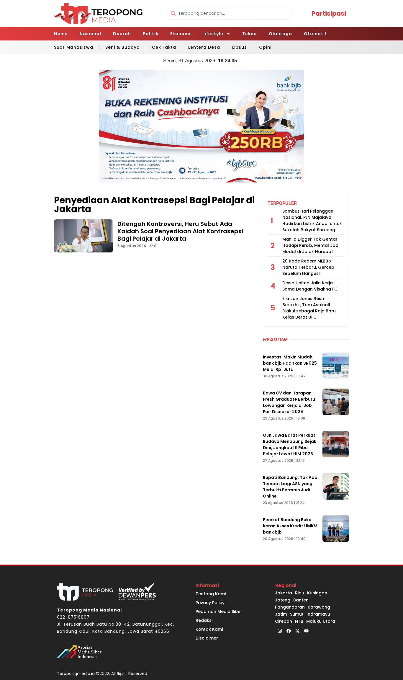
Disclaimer (207, 638)
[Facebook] (288, 630)
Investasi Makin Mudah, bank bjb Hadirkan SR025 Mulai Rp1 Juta (290, 363)
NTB (299, 621)
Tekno (249, 34)
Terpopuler (282, 203)
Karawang (319, 607)
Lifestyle (212, 34)
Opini (265, 47)
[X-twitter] (297, 630)
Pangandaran (290, 607)
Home (61, 34)
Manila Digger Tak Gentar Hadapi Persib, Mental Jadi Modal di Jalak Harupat (310, 245)
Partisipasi (329, 13)
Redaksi (204, 620)
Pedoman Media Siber (219, 611)
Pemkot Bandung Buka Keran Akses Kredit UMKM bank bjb (290, 526)
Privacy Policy (210, 603)
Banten (301, 600)
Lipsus (239, 47)
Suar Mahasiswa (73, 47)
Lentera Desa (204, 47)
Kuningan (317, 593)
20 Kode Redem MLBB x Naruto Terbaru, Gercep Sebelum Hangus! (308, 267)
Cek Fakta (164, 47)
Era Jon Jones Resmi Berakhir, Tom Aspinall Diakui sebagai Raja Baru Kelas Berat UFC (309, 308)
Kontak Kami (209, 629)
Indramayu (318, 614)
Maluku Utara (320, 621)
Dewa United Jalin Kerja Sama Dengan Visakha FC (310, 286)
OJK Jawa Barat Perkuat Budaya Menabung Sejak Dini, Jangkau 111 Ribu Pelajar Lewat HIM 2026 (289, 444)
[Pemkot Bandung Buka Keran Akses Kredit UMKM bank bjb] (335, 528)
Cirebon (283, 621)
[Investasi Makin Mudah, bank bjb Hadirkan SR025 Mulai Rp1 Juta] (335, 366)
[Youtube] (306, 630)
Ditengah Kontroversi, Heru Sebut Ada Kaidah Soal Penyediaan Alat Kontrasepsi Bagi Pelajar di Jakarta (180, 231)
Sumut (297, 614)
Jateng (282, 600)
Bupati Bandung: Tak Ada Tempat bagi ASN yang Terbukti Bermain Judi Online (290, 486)
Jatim (281, 614)
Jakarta (283, 593)
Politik (150, 34)
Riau (299, 593)
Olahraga (280, 34)
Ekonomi (180, 34)
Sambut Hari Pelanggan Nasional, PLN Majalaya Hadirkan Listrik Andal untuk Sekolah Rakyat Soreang (312, 220)
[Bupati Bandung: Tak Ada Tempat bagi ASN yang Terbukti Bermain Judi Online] (335, 486)
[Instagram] (279, 630)
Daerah (122, 34)
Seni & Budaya (122, 47)
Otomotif (315, 34)
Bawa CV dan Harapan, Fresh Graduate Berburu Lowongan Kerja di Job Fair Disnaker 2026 (289, 402)
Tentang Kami (211, 594)
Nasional (90, 34)
